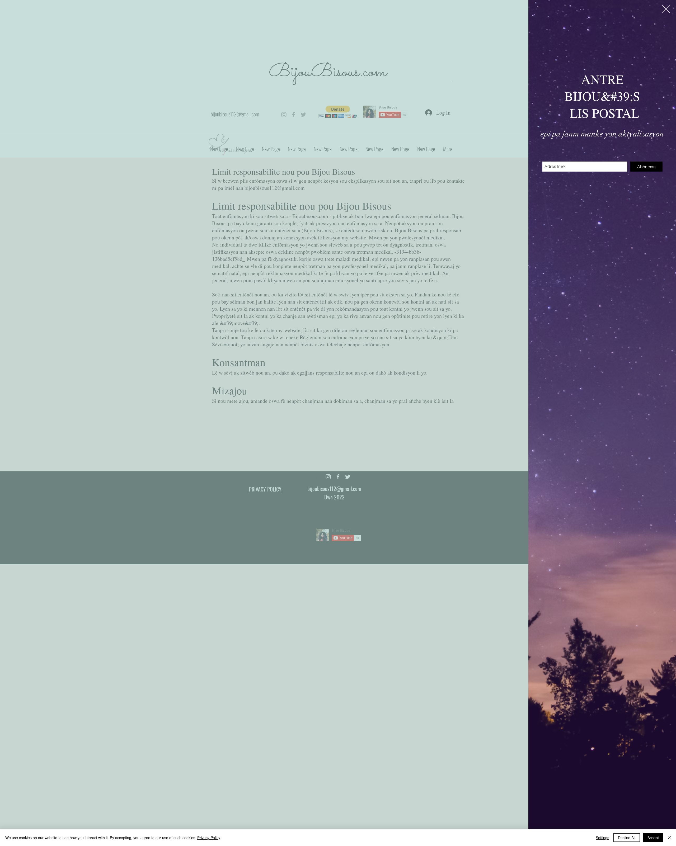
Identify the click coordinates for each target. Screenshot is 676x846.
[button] (666, 9)
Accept (653, 837)
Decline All (626, 837)
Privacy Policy (208, 837)
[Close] (669, 837)
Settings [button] (602, 837)
